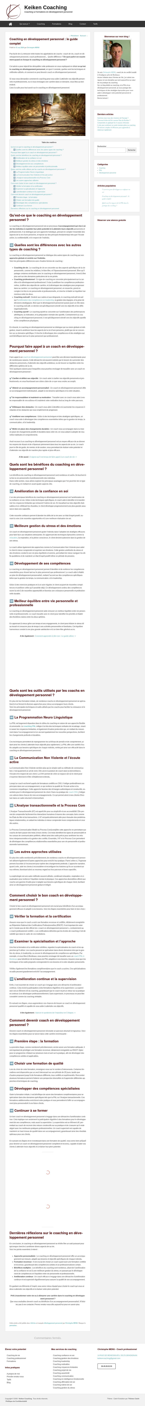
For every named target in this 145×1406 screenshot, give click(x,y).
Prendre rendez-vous (15, 1377)
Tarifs (95, 24)
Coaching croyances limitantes (65, 1367)
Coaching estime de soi (62, 1385)
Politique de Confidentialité (16, 1401)
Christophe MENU (33, 47)
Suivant (84, 36)
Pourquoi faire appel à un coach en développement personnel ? (34, 152)
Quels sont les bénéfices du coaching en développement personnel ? (36, 155)
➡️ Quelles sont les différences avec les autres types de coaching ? (38, 150)
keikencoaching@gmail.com (109, 1358)
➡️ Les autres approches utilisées (26, 180)
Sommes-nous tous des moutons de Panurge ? (112, 118)
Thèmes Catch (133, 1399)
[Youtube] (129, 1379)
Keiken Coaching (45, 7)
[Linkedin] (123, 1379)
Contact (83, 24)
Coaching (41, 24)
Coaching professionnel (16, 1358)
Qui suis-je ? (24, 24)
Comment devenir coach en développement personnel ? (31, 194)
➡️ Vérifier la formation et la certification (28, 186)
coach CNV (73, 792)
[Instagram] (116, 1379)
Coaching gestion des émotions (65, 1358)
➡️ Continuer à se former (22, 206)
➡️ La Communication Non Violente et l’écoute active (33, 175)
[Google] (109, 1379)
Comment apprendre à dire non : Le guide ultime (54, 636)
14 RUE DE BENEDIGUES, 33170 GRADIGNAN (117, 1355)
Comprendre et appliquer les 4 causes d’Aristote (113, 123)
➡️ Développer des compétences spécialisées (30, 203)
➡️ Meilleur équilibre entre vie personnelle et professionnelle (35, 166)
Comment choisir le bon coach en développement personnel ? (33, 183)
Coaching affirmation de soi (64, 1382)
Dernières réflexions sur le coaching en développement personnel (35, 208)
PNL (100, 170)
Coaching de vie (13, 1355)
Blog (70, 24)
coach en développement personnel (37, 357)
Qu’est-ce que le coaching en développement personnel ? (32, 147)
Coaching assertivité (61, 1373)
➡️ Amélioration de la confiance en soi (27, 158)
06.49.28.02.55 (106, 1366)
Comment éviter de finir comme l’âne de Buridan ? (113, 120)
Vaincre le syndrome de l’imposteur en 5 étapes (54, 1013)
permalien (13, 1325)
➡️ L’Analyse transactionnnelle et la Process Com (31, 178)
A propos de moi (13, 1374)
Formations (56, 24)
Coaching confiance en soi (63, 1355)
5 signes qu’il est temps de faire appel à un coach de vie (52, 457)
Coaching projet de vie (62, 1370)
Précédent (74, 36)
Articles (33, 1323)
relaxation (13, 538)
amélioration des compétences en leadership (36, 300)
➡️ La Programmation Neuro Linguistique (28, 172)
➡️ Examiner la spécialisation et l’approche (29, 189)
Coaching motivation (61, 1364)
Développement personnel (107, 173)
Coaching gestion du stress (64, 1388)
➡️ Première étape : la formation (25, 197)
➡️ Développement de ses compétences (28, 164)
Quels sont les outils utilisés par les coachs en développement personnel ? (38, 169)
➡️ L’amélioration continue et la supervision (29, 192)
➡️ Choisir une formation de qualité (26, 200)
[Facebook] (102, 1379)
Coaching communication (63, 1376)
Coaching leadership (61, 1361)
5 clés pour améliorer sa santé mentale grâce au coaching (116, 125)
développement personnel (53, 1323)
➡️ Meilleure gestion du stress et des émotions (30, 161)
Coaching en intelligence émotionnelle (68, 1379)
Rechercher (101, 146)
